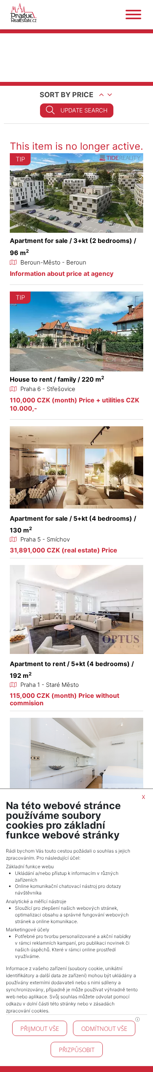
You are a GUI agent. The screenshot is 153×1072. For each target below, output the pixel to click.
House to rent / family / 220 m (57, 379)
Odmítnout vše (104, 1028)
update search (83, 110)
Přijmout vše (39, 1028)
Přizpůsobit (77, 1050)
